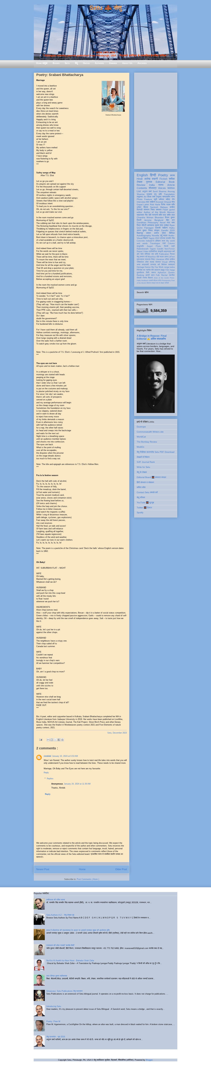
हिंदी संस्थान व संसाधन (145, 482)
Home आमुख (41, 63)
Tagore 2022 (153, 238)
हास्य (166, 257)
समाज (153, 273)
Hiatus (86, 63)
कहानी (155, 178)
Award (149, 246)
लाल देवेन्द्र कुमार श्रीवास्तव (56, 976)
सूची (155, 199)
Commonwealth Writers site (150, 432)
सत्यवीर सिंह (170, 238)
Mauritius (152, 257)
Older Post (121, 869)
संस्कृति (160, 251)
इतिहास (158, 241)
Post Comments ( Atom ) (88, 879)
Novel (162, 222)
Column (171, 243)
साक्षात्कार (140, 215)
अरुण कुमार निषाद (145, 230)
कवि (160, 194)
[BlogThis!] (51, 739)
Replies (50, 778)
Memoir (171, 212)
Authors (99, 63)
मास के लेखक (160, 283)
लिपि (147, 273)
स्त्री (173, 246)
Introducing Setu (53, 1006)
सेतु (76, 63)
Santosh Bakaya (159, 207)
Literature (160, 259)
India (152, 185)
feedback (144, 280)
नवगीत (148, 270)
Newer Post (42, 869)
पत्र (168, 222)
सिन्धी (166, 246)
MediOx (140, 447)
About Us (127, 63)
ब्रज (152, 275)
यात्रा (165, 235)
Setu (67, 63)
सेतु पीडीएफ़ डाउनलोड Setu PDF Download (155, 452)
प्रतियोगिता (153, 251)
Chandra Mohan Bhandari (150, 217)
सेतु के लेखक (142, 472)
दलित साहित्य (170, 259)
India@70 (150, 241)
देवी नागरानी (153, 215)
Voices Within (166, 188)
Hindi (140, 178)
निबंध (153, 209)
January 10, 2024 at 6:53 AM (65, 756)
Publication (164, 254)
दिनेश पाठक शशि (168, 204)
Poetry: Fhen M (53, 1021)
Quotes (171, 273)
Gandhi (160, 249)
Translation (169, 194)
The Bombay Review (147, 442)
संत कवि (154, 254)
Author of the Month (155, 212)
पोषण (164, 233)
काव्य (172, 175)
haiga (172, 270)
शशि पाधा (162, 215)
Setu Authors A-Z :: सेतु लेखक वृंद (60, 915)
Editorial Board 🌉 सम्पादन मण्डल (151, 477)
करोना (156, 233)
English (142, 175)
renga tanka (169, 267)
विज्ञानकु (140, 233)
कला (163, 241)
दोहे (157, 257)
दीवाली (139, 278)
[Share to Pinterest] (62, 739)
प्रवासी (157, 228)
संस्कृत (156, 230)
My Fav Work (157, 267)
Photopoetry (166, 280)
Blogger (149, 1060)
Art (145, 196)
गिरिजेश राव (141, 270)
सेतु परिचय (141, 497)
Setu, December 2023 (117, 733)
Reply (46, 772)
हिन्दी (153, 175)
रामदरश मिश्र (150, 259)
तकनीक (172, 275)
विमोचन (164, 264)
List (139, 191)
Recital (164, 275)
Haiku (172, 228)
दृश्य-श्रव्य (140, 259)
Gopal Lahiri (143, 204)
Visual (164, 262)
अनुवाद (158, 196)
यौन (152, 270)
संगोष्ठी (167, 283)
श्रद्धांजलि (140, 246)
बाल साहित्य (150, 202)
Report (140, 251)
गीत (146, 215)
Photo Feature (144, 199)
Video (145, 251)
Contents (142, 188)
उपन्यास (153, 264)
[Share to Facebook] (58, 739)
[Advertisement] (156, 120)
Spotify (140, 512)
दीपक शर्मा (151, 196)
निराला (172, 254)
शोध (173, 202)
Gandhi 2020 (168, 230)
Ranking (140, 275)
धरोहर (139, 207)
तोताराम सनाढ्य (151, 283)
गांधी (164, 243)
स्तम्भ (160, 185)
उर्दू (161, 235)
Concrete (141, 241)
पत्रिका (155, 280)
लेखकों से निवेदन (143, 457)
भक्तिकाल (140, 262)
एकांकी (151, 280)
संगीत (159, 280)
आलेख (147, 178)
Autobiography (144, 235)
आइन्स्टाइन (168, 251)
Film (167, 270)
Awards (113, 63)
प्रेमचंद (162, 238)
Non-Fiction (170, 249)
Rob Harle (155, 204)
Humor (148, 267)
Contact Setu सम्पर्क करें (147, 492)
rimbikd (47, 756)
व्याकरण (157, 270)
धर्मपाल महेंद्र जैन (167, 199)
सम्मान (148, 233)
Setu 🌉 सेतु (105, 7)
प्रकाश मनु (151, 194)
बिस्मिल (172, 233)
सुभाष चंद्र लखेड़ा (162, 225)
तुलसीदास (140, 273)
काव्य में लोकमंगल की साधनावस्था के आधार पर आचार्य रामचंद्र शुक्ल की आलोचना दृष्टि (78, 930)
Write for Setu (143, 467)
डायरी (148, 275)
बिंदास (145, 207)
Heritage (140, 267)
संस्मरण (147, 209)
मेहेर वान (170, 220)
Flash (165, 209)
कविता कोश (141, 487)
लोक (147, 262)
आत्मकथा (150, 225)
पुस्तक (149, 181)
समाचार (159, 209)
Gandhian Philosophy (147, 222)
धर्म (159, 264)
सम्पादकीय (166, 196)
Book (172, 181)
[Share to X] (55, 739)
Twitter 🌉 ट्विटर (144, 507)
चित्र (139, 225)
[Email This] (48, 739)
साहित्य (165, 228)
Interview (141, 202)
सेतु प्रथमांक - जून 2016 (55, 1036)
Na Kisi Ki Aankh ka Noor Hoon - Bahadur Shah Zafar (70, 960)
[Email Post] (40, 739)
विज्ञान (145, 238)
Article (171, 185)
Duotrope (141, 426)
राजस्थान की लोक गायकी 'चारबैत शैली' (60, 945)
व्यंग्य (173, 196)
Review (141, 185)
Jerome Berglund (153, 220)
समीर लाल (171, 215)
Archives (142, 63)
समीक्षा (172, 178)
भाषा (173, 222)
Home (82, 869)
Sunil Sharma (160, 191)
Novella (155, 235)
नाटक (162, 257)
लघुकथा (140, 196)
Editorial (160, 181)
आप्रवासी (145, 264)
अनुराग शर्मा (147, 191)
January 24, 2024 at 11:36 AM (77, 784)
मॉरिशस (147, 254)
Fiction (163, 178)
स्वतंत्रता (171, 264)
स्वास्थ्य (158, 262)
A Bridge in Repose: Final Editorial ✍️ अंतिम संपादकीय (152, 337)
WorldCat (141, 436)
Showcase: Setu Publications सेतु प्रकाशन (64, 991)
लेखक (139, 181)
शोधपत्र (152, 188)
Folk (158, 275)
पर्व (146, 257)
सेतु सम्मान (140, 257)
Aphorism (162, 273)
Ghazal (167, 202)
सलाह (152, 262)
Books (56, 63)
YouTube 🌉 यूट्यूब (145, 502)
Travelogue (155, 243)
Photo (158, 246)
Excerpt (159, 202)
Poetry (163, 175)
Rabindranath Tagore (146, 249)
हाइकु (163, 270)
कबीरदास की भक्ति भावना (55, 900)
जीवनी (143, 225)
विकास (150, 278)
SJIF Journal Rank (146, 462)
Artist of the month (161, 278)
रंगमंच (145, 278)
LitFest (172, 257)
